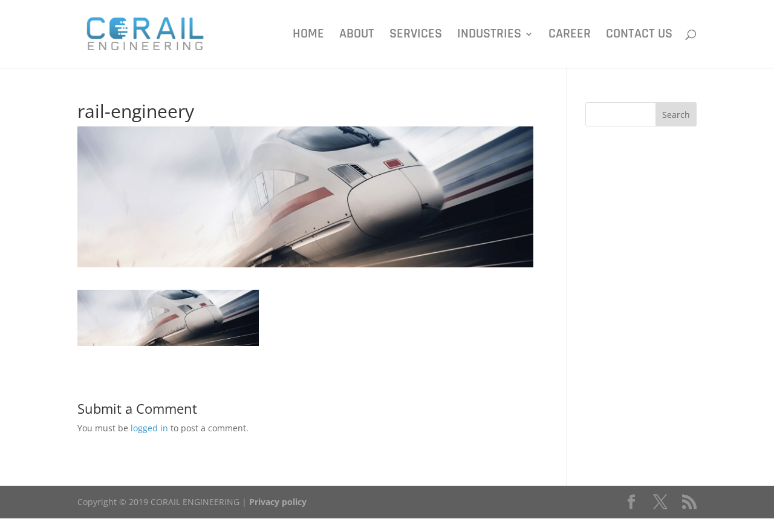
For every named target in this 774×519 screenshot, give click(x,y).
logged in (149, 428)
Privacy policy (278, 502)
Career (569, 36)
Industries (489, 36)
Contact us (639, 36)
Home (308, 36)
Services (415, 36)
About (356, 36)
